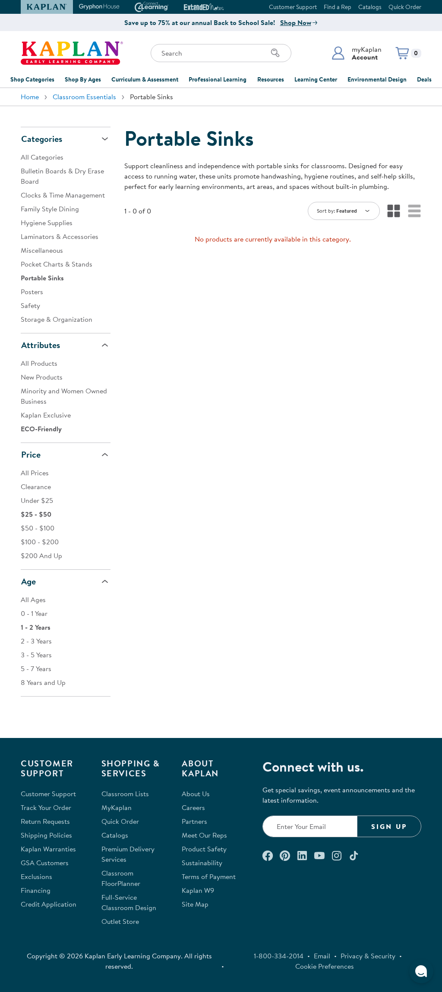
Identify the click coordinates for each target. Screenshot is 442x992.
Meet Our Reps (204, 835)
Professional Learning (217, 79)
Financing (36, 890)
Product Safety (204, 849)
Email (322, 956)
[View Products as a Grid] (394, 211)
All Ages (33, 599)
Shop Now (295, 22)
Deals (424, 79)
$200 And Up (41, 555)
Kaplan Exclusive (46, 415)
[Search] (275, 53)
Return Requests (45, 821)
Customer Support (293, 7)
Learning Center (315, 79)
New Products (42, 377)
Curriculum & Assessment (144, 79)
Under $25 (37, 500)
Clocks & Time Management (63, 195)
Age (28, 581)
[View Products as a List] (414, 211)
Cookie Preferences (324, 966)
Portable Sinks (42, 278)
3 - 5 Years (36, 654)
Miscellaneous (42, 250)
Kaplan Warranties (48, 849)
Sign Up (389, 826)
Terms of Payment (209, 876)
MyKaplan (116, 807)
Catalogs (370, 7)
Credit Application (48, 904)
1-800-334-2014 (278, 956)
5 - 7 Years (36, 668)
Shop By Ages (83, 79)
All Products (39, 363)
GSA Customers (45, 862)
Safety (30, 305)
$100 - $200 (40, 541)
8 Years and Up (43, 682)
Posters (32, 291)
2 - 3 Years (36, 641)
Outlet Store (120, 921)
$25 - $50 (36, 514)
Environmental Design (377, 79)
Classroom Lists (125, 793)
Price (31, 454)
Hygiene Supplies (47, 222)
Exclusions (36, 876)
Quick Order (404, 7)
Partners (194, 821)
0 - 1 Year (34, 613)
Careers (193, 807)
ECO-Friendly (41, 428)
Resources (270, 79)
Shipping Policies (46, 835)
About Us (196, 793)
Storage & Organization (56, 319)
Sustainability (202, 862)
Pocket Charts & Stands (56, 264)
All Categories (42, 157)
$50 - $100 (37, 528)
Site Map (195, 904)
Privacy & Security (368, 956)
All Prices (35, 472)
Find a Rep (337, 7)
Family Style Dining (50, 208)
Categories (41, 138)
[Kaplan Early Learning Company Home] (72, 53)
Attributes (40, 345)
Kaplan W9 (198, 890)
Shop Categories (32, 79)
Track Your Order (46, 807)
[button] (356, 53)
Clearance (36, 486)
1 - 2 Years (36, 627)
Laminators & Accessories (59, 236)
